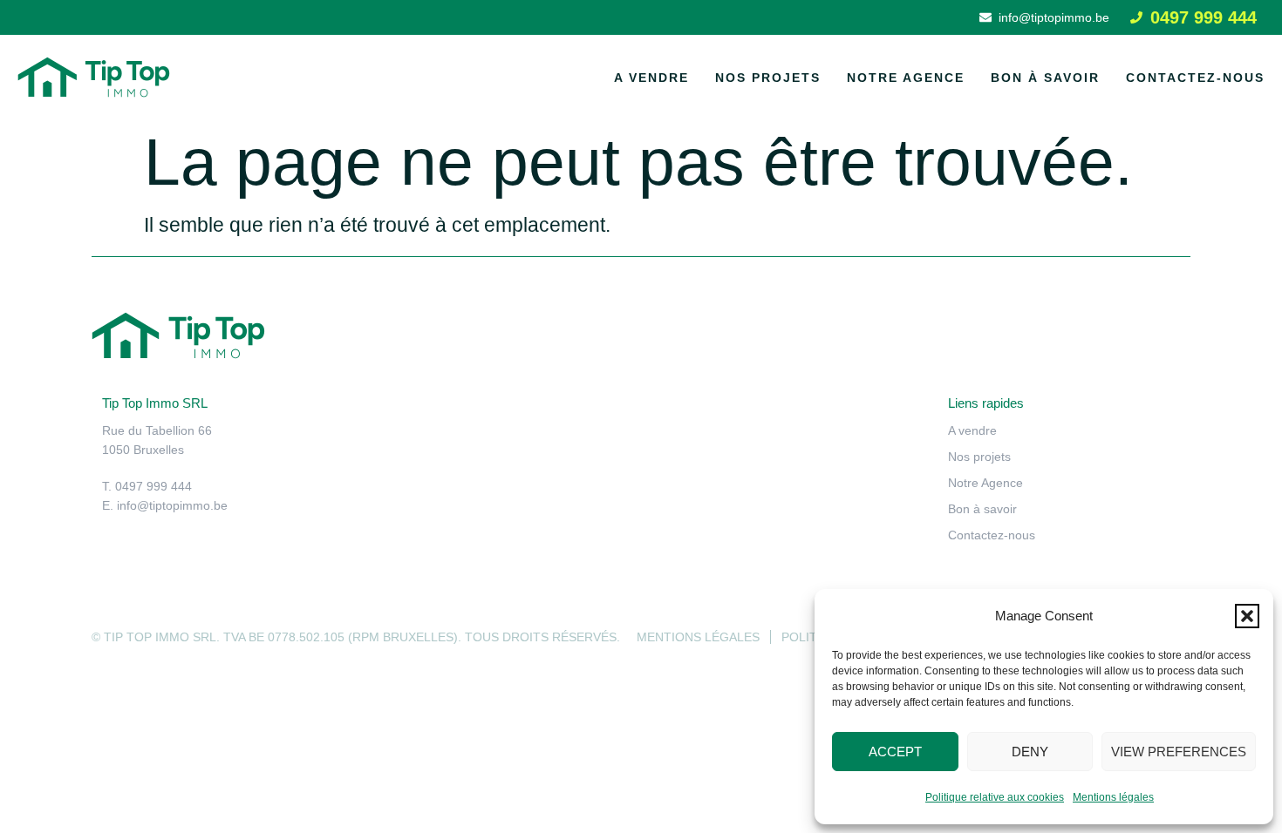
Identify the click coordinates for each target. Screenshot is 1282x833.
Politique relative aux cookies (994, 797)
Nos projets (768, 78)
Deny (1030, 751)
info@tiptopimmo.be (172, 505)
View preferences (1178, 751)
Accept (895, 751)
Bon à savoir (1045, 78)
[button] (1247, 616)
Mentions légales (1113, 797)
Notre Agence (906, 78)
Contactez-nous (1195, 78)
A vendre (651, 78)
